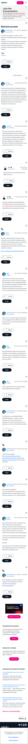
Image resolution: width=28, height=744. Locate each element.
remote (3, 55)
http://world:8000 (7, 585)
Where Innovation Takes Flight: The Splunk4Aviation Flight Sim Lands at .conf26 (13, 699)
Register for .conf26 (14, 616)
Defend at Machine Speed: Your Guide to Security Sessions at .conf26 (14, 685)
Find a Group (14, 659)
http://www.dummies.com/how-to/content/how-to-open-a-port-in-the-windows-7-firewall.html (13, 458)
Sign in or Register (18, 15)
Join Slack (14, 638)
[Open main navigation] (26, 2)
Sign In (20, 2)
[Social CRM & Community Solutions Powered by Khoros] (22, 718)
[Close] (25, 730)
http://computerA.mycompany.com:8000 (12, 251)
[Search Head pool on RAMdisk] (26, 75)
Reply (5, 66)
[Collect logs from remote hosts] (23, 75)
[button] (26, 23)
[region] (14, 736)
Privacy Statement (13, 737)
